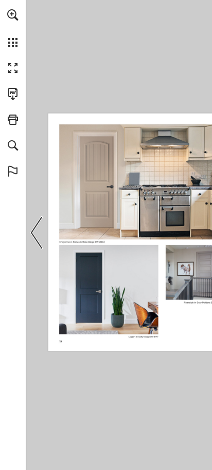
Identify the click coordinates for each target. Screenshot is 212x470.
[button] (13, 15)
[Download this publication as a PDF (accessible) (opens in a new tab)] (13, 94)
